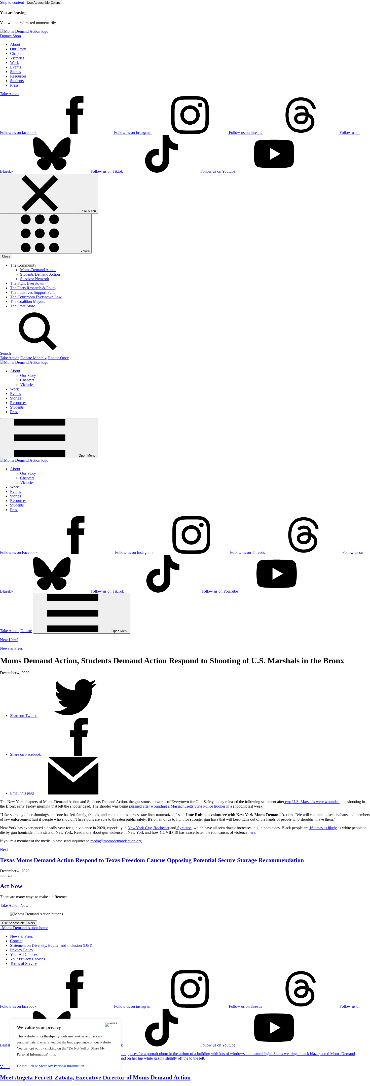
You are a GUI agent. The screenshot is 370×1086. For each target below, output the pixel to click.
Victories (17, 58)
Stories (15, 71)
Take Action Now (14, 905)
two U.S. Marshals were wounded (312, 802)
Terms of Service (23, 963)
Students (17, 81)
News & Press (11, 648)
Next (4, 849)
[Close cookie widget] (111, 1025)
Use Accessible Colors (43, 3)
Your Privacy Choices (27, 959)
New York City (140, 828)
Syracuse (184, 828)
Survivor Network (34, 279)
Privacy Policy (21, 950)
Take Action (9, 94)
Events (15, 67)
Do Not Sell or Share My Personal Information (50, 1066)
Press (14, 85)
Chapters (17, 53)
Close (6, 256)
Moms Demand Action (38, 270)
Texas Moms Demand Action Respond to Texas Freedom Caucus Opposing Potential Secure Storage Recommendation (152, 860)
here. (252, 832)
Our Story (18, 49)
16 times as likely (323, 828)
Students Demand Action (40, 274)
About (15, 44)
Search (5, 353)
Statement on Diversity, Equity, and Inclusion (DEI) (51, 945)
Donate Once (58, 358)
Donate (26, 631)
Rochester (161, 828)
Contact (16, 941)
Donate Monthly (33, 358)
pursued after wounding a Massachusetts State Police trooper (177, 806)
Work (14, 62)
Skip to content (12, 2)
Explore (84, 251)
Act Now (11, 886)
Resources (18, 76)
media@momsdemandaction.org (116, 841)
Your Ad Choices (24, 954)
